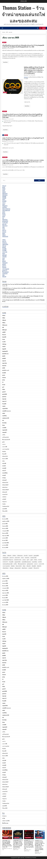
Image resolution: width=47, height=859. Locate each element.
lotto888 (4, 372)
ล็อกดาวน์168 (5, 458)
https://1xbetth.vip (6, 208)
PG (2, 382)
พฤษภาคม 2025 (5, 535)
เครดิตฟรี (4, 499)
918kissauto (4, 325)
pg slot (3, 213)
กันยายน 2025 (5, 526)
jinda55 (3, 188)
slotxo (3, 204)
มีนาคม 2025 (5, 540)
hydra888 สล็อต (5, 353)
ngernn (3, 375)
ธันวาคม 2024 (5, 547)
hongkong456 (5, 351)
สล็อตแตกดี (4, 492)
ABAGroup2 (4, 329)
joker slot (4, 224)
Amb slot (26, 77)
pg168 (3, 187)
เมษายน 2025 (5, 538)
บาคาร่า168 (4, 252)
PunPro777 (4, 401)
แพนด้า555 (4, 111)
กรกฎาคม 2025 (5, 530)
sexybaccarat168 (5, 418)
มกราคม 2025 (5, 545)
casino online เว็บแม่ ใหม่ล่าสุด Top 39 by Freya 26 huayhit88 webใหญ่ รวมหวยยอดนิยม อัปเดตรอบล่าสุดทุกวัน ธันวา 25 (7, 844)
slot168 (39, 561)
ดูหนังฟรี (4, 247)
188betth (4, 320)
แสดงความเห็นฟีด (6, 820)
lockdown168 (33, 557)
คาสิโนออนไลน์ (5, 437)
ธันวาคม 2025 (5, 519)
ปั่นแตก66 (4, 267)
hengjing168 (5, 557)
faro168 (3, 341)
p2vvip (3, 380)
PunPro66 (4, 399)
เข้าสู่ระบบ (4, 816)
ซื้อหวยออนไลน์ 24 (6, 439)
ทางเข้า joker (5, 222)
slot (3, 218)
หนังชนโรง (4, 242)
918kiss (4, 239)
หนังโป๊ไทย (4, 207)
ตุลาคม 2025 (5, 523)
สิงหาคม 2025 (5, 528)
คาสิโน (3, 434)
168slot (3, 315)
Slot (3, 420)
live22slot (4, 365)
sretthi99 (4, 427)
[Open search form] (37, 28)
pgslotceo (4, 396)
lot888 (3, 368)
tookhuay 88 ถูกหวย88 (7, 564)
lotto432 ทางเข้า (5, 370)
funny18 (3, 346)
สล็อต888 (4, 196)
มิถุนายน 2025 (5, 533)
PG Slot (3, 384)
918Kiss (3, 322)
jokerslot (4, 231)
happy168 (4, 349)
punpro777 (4, 270)
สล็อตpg (4, 477)
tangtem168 (4, 430)
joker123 (4, 185)
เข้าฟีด (3, 818)
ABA (3, 327)
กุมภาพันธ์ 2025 (5, 542)
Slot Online (4, 422)
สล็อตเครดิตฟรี (5, 485)
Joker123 (4, 361)
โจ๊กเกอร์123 (4, 225)
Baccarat (4, 334)
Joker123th (4, 363)
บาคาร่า (4, 202)
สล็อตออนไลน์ (5, 236)
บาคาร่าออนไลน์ (5, 268)
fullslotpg (4, 256)
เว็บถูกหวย (4, 501)
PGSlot (6, 135)
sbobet (3, 413)
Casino (3, 339)
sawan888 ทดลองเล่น (6, 411)
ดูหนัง (3, 259)
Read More (6, 62)
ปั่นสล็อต (4, 451)
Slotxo (3, 425)
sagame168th (5, 244)
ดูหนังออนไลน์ (5, 221)
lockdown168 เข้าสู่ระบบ (8, 559)
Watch (44, 28)
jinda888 (4, 358)
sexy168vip (5, 157)
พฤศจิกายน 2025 (5, 521)
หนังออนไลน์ (4, 262)
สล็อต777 (4, 470)
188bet (3, 318)
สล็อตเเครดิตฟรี (5, 489)
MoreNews (27, 857)
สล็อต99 (4, 475)
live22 (3, 258)
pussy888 (4, 201)
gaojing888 (36, 555)
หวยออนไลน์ (4, 273)
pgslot (3, 199)
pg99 (31, 559)
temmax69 (4, 432)
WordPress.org (5, 823)
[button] (2, 28)
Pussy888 (4, 403)
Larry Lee (5, 48)
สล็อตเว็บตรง (5, 193)
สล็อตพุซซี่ (4, 480)
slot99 (3, 190)
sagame (3, 406)
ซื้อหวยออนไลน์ (5, 271)
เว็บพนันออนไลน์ (5, 506)
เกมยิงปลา (4, 496)
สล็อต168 (4, 42)
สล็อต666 (4, 468)
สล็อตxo (4, 234)
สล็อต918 (39, 566)
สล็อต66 (4, 191)
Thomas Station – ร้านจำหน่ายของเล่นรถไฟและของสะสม (23, 14)
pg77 (3, 387)
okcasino (4, 377)
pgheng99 (4, 255)
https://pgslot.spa (6, 210)
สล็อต (3, 227)
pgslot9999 (4, 394)
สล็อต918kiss (5, 473)
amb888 (5, 92)
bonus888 (4, 337)
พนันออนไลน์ (5, 456)
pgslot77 (4, 265)
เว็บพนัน (4, 504)
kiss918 (4, 214)
